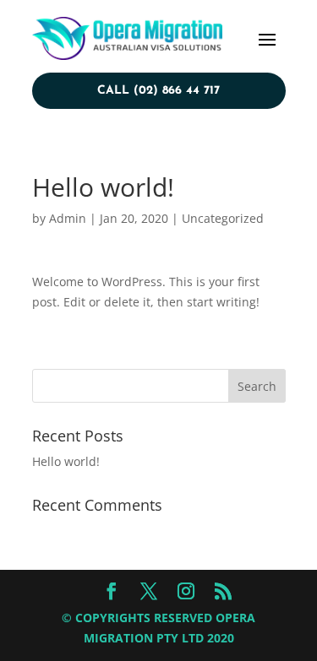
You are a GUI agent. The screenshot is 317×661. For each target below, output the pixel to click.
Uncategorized (223, 218)
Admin (67, 218)
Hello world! (66, 461)
